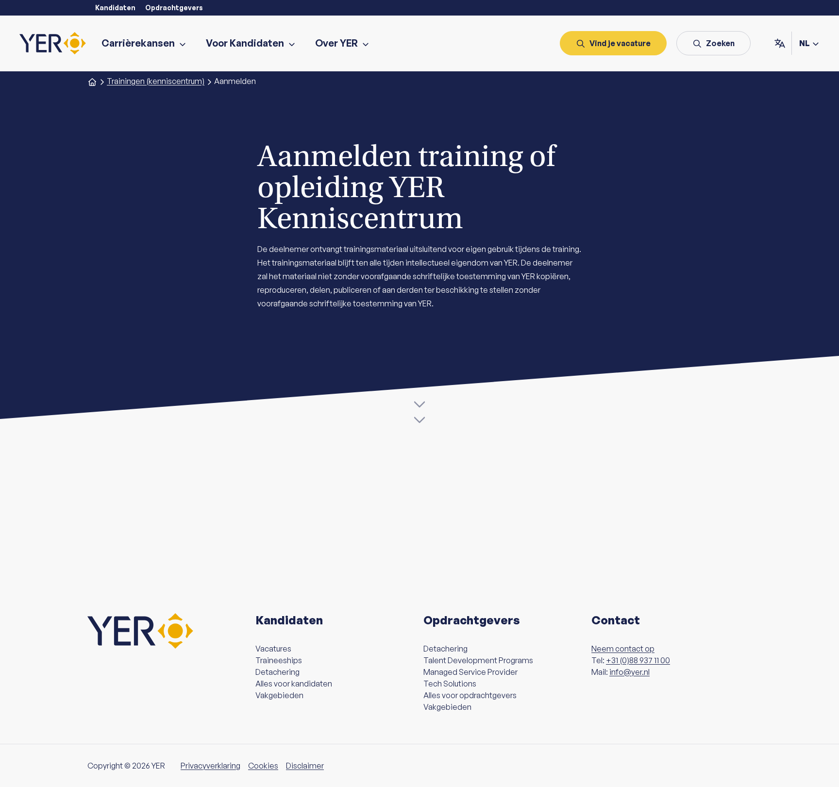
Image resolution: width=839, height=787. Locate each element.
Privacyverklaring (210, 765)
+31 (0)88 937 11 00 (638, 660)
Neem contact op (622, 648)
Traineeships (278, 660)
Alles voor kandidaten (293, 683)
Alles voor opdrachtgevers (470, 695)
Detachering (277, 672)
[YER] (52, 43)
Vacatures (273, 648)
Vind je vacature (620, 43)
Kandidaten (115, 7)
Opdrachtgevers (174, 7)
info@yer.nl (629, 672)
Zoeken (720, 43)
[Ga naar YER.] (92, 81)
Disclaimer (305, 765)
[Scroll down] (419, 411)
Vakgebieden (279, 695)
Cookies (263, 765)
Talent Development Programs (478, 660)
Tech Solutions (449, 683)
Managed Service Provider (470, 672)
